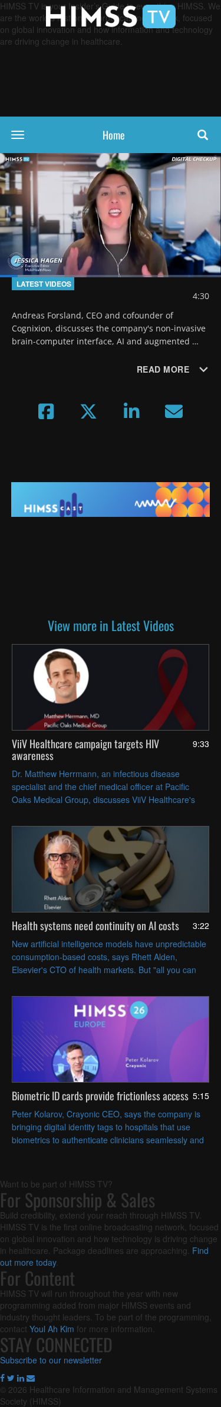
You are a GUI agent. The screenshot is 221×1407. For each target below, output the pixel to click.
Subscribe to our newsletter (51, 1360)
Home (114, 134)
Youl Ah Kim (51, 1329)
